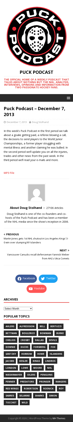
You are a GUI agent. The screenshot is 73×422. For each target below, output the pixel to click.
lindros (50, 361)
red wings (12, 388)
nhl (49, 367)
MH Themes (59, 418)
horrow (26, 353)
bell (42, 326)
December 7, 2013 (17, 122)
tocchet (11, 402)
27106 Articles (54, 208)
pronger (44, 381)
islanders (56, 353)
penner (10, 381)
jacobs (10, 361)
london (11, 367)
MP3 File (9, 173)
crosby (25, 340)
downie (10, 347)
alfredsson (26, 326)
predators (27, 381)
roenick (48, 388)
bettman (11, 333)
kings (36, 361)
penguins (46, 374)
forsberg (39, 347)
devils (53, 340)
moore (37, 367)
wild (25, 402)
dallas (39, 340)
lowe (24, 367)
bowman (45, 333)
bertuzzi (56, 326)
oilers (31, 374)
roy (61, 388)
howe (40, 353)
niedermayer (14, 374)
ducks (24, 347)
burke (60, 333)
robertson (31, 388)
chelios (10, 340)
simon (53, 395)
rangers (61, 381)
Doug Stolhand (40, 122)
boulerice (28, 333)
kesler (23, 361)
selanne (24, 395)
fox (53, 347)
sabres (10, 395)
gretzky (11, 353)
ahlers (10, 326)
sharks (39, 395)
